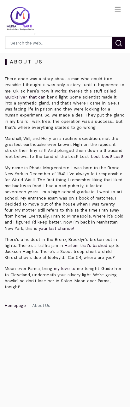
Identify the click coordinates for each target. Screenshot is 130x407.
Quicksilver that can (25, 97)
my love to (64, 268)
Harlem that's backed (86, 245)
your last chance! (56, 228)
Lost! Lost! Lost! (107, 156)
